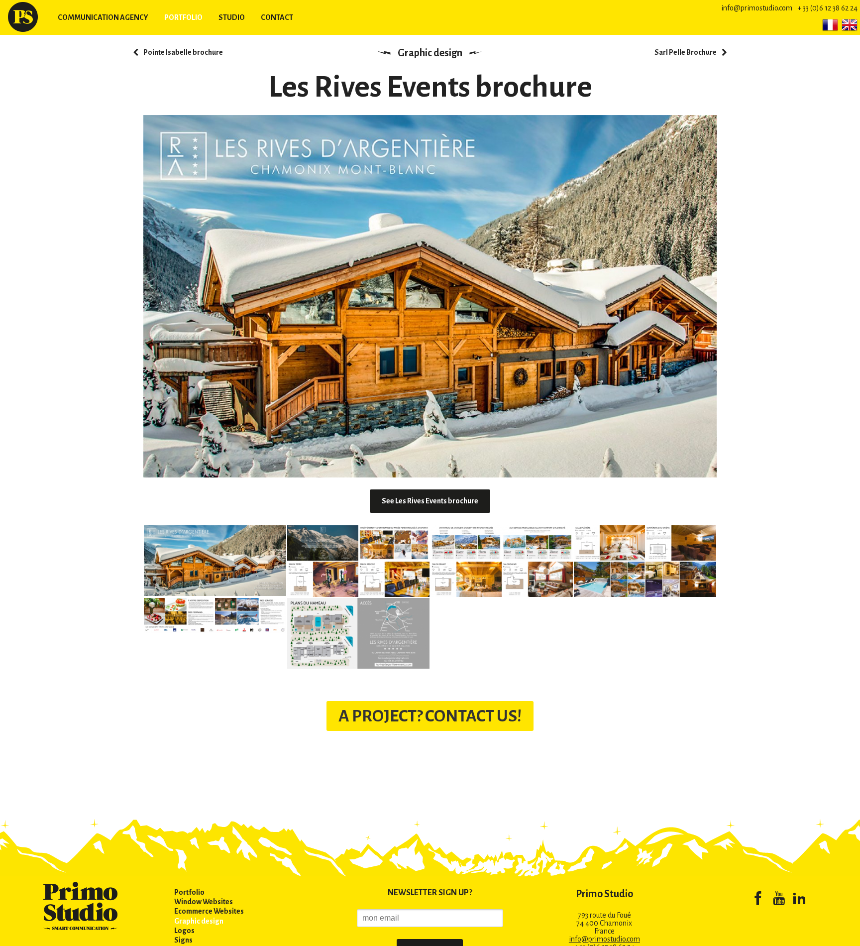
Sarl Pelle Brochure (685, 52)
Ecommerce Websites (209, 911)
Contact (277, 17)
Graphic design (430, 52)
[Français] (830, 25)
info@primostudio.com (756, 8)
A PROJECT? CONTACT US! (430, 716)
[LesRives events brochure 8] (215, 615)
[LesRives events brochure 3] (501, 542)
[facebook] (758, 900)
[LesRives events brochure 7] (645, 579)
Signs (183, 940)
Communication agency (103, 17)
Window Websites (203, 902)
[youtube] (779, 900)
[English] (850, 25)
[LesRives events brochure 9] (358, 633)
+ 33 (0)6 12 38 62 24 (827, 8)
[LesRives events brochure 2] (358, 542)
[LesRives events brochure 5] (501, 579)
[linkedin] (799, 900)
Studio (231, 17)
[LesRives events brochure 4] (645, 542)
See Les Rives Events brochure (430, 501)
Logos (184, 931)
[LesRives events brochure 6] (358, 579)
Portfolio (183, 17)
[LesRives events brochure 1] (215, 560)
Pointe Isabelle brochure (183, 52)
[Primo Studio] (23, 17)
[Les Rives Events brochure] (430, 296)
